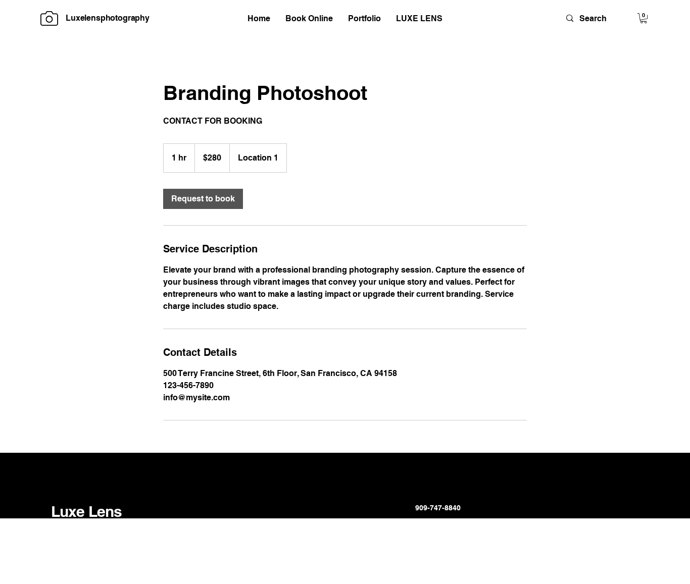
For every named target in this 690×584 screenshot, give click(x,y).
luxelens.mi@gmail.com (456, 521)
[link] (203, 199)
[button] (643, 18)
